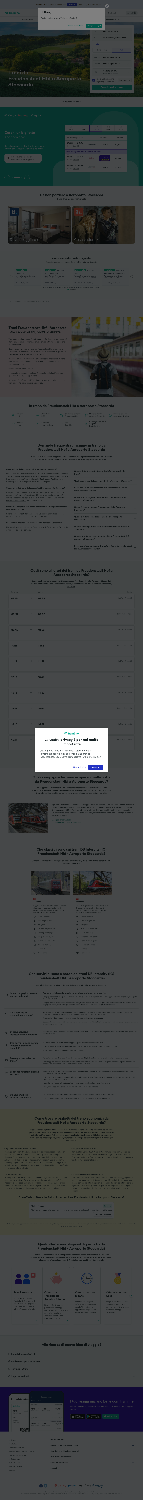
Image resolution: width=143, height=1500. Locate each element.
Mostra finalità (79, 767)
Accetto (96, 767)
